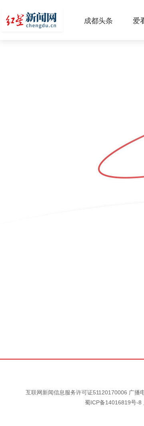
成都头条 (98, 21)
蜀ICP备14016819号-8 (113, 402)
